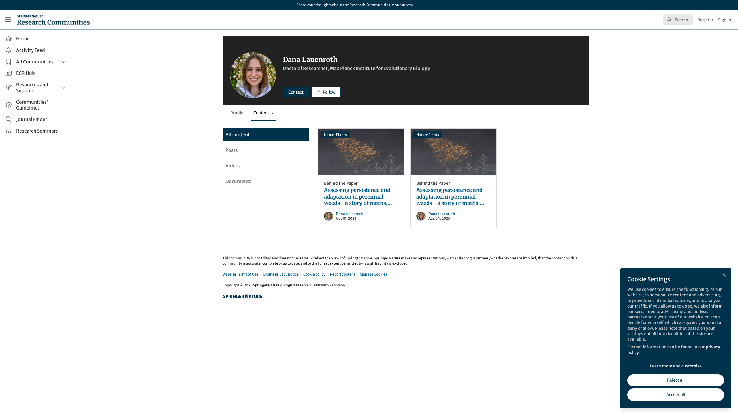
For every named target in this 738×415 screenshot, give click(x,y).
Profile (236, 112)
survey (407, 5)
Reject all (676, 380)
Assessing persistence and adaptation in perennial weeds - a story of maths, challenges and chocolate (361, 152)
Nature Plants (335, 135)
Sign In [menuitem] (724, 19)
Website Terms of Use (240, 274)
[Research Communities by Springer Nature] (243, 296)
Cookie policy (314, 274)
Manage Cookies (373, 274)
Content (263, 112)
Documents (238, 181)
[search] (678, 19)
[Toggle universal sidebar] (8, 20)
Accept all (675, 394)
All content (237, 134)
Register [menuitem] (705, 19)
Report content (342, 274)
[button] (326, 92)
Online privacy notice (281, 274)
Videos (233, 166)
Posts (231, 150)
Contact (296, 92)
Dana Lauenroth (349, 214)
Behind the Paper (341, 183)
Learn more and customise (676, 366)
